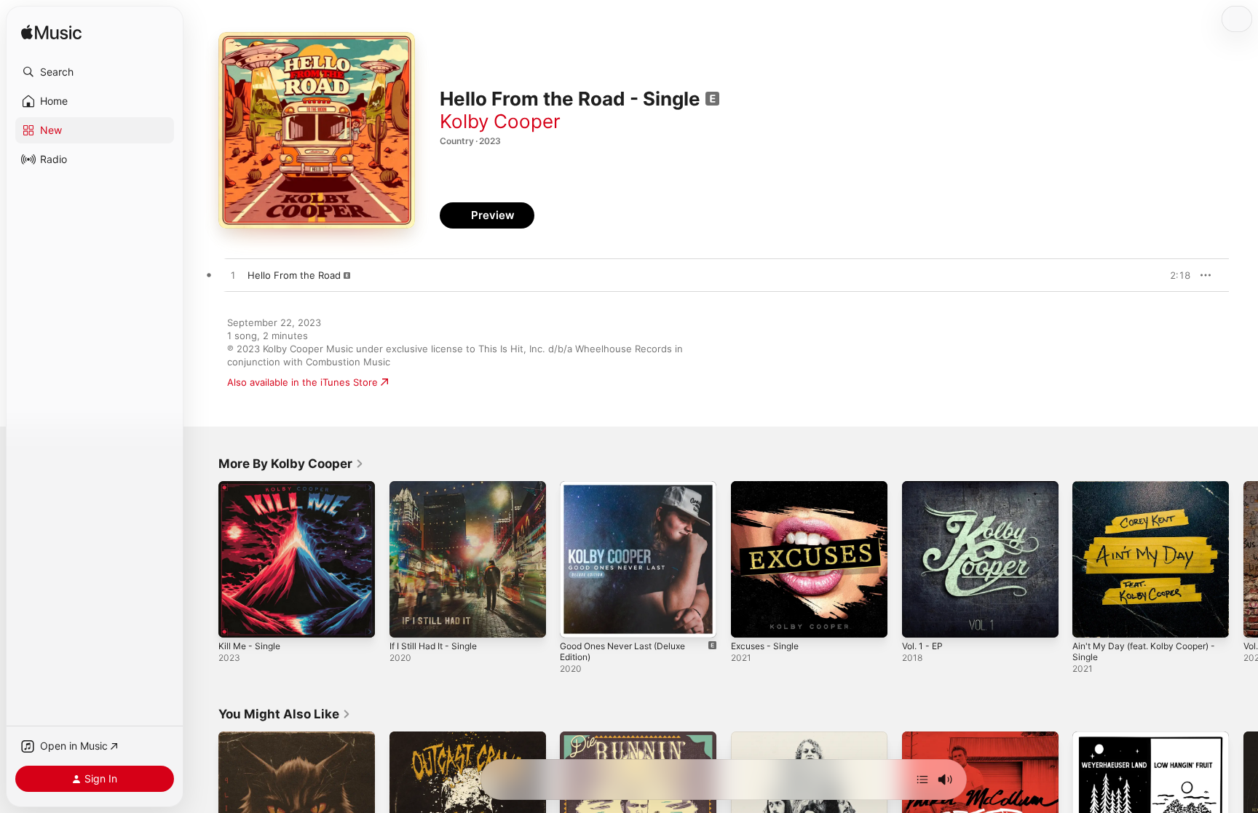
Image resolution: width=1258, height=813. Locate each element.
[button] (94, 72)
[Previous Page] (204, 559)
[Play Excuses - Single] (749, 619)
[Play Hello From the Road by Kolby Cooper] (233, 275)
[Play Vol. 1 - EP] (920, 619)
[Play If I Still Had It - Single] (408, 619)
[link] (291, 464)
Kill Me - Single (252, 487)
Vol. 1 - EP (925, 487)
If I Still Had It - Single (438, 487)
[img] (51, 33)
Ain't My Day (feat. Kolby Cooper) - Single (1148, 492)
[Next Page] (1243, 559)
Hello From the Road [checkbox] (294, 275)
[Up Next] (922, 779)
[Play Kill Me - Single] (237, 619)
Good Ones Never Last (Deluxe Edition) (631, 492)
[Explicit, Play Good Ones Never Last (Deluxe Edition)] (578, 619)
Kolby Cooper (500, 121)
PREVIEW (1174, 275)
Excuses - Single (769, 487)
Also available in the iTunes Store (302, 382)
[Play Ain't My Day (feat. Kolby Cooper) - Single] (1090, 619)
